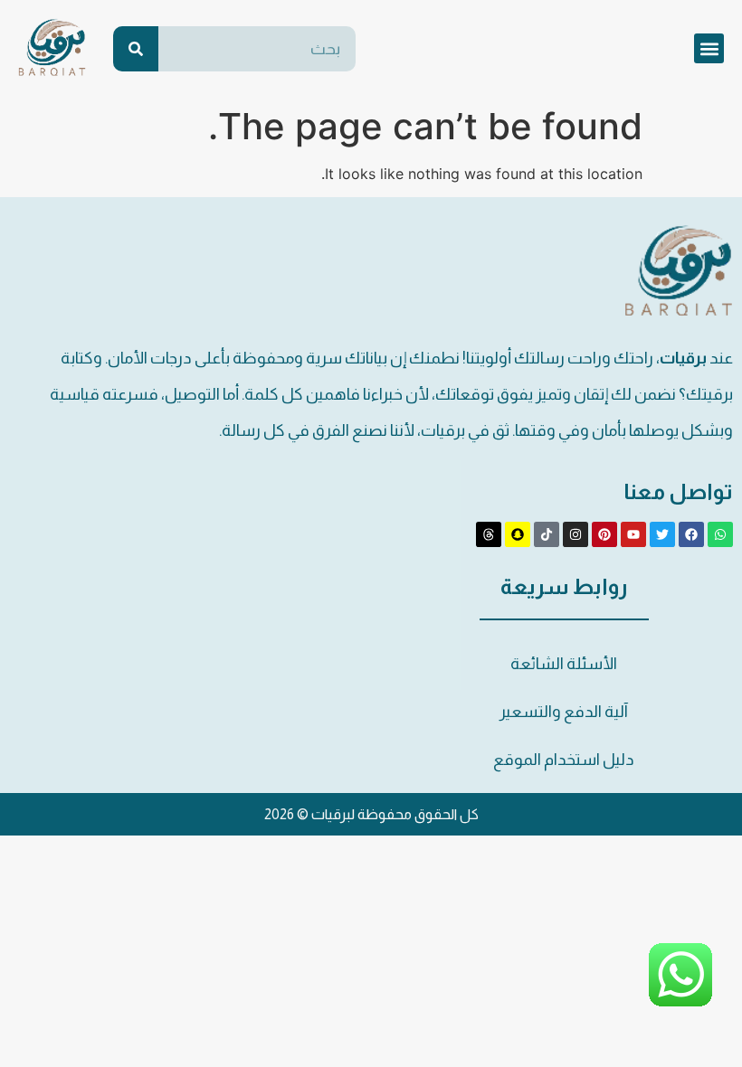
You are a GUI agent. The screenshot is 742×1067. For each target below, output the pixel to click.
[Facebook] (691, 534)
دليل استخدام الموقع (563, 760)
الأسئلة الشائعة (563, 664)
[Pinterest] (604, 534)
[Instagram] (575, 534)
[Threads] (488, 534)
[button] (709, 48)
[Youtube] (633, 534)
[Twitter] (662, 534)
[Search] (135, 48)
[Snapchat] (517, 534)
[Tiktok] (546, 534)
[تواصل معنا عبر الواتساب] (680, 1003)
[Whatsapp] (720, 534)
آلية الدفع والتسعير (563, 712)
